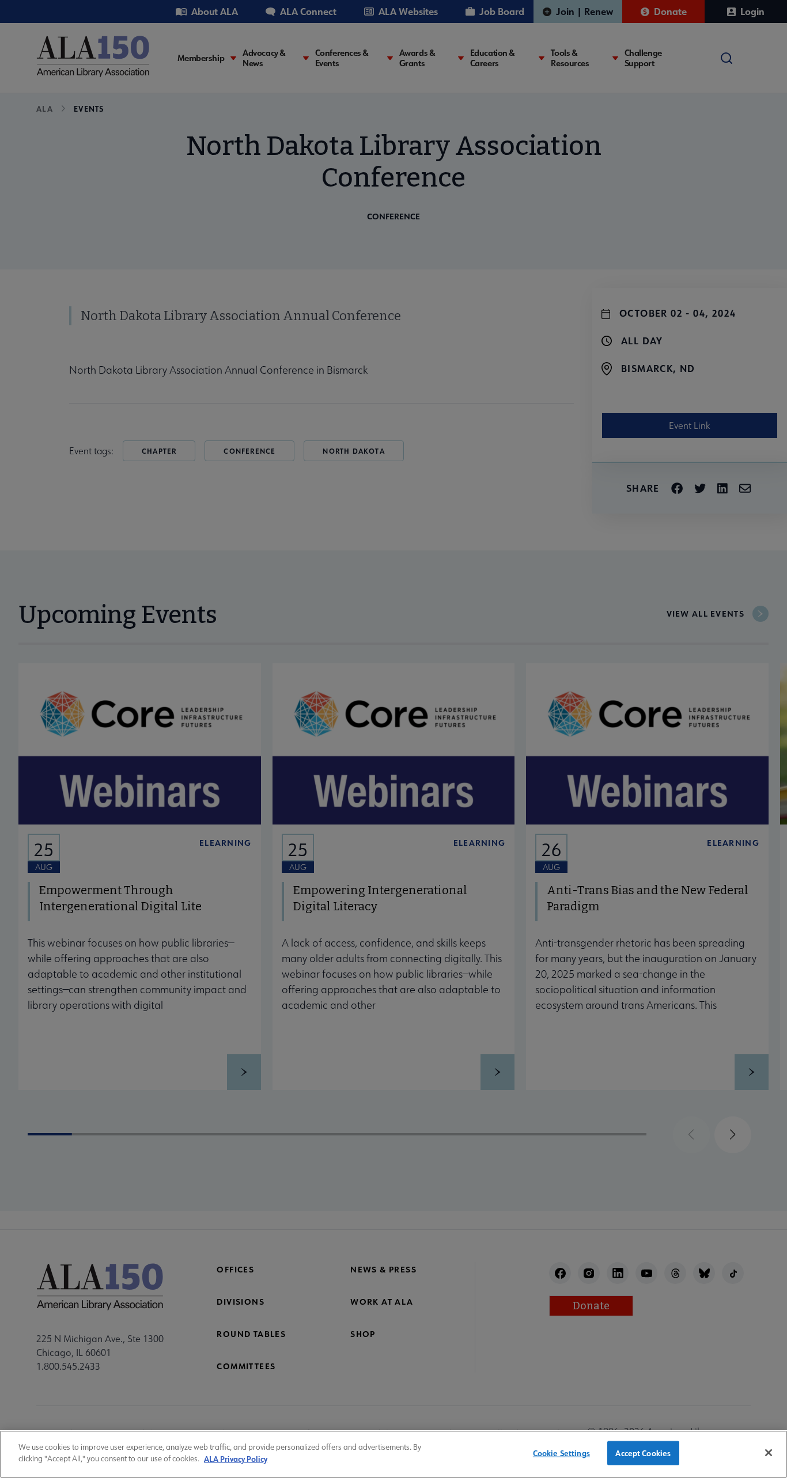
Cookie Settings (561, 1453)
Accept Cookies (643, 1453)
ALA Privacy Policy (235, 1458)
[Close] (768, 1452)
